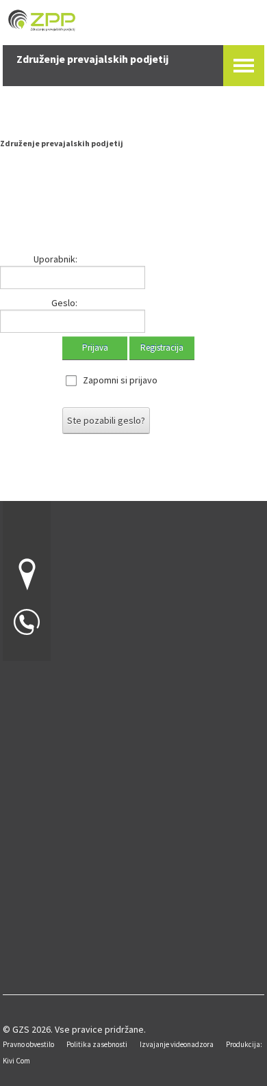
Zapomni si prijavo (120, 380)
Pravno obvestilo (28, 1044)
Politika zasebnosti (96, 1044)
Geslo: (64, 303)
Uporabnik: (55, 259)
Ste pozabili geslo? (106, 420)
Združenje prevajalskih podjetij (61, 143)
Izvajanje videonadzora (177, 1044)
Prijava (95, 347)
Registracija (161, 347)
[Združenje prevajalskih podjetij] (133, 16)
